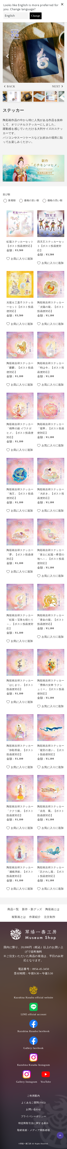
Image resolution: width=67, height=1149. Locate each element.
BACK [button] (11, 86)
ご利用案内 (33, 1096)
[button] (59, 56)
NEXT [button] (56, 86)
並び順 (6, 194)
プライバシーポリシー (33, 1116)
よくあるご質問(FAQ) (33, 1102)
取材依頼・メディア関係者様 (33, 1130)
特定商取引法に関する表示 (33, 1123)
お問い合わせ (33, 1109)
